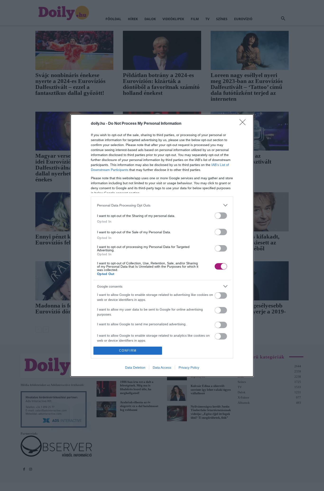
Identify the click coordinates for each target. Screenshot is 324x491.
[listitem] (162, 205)
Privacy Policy (189, 367)
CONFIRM (128, 350)
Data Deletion (135, 367)
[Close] (244, 123)
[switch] (221, 215)
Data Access (162, 367)
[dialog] (162, 245)
